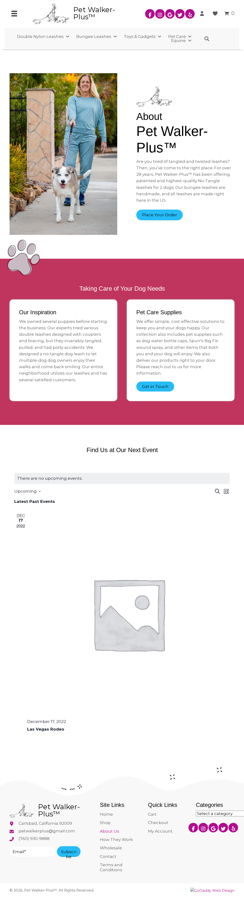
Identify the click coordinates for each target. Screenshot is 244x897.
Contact (108, 856)
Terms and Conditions (111, 867)
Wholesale (111, 847)
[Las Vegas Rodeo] (128, 613)
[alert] (122, 478)
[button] (150, 14)
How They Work (116, 839)
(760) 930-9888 (34, 838)
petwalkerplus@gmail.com (47, 831)
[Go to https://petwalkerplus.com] (85, 13)
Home (106, 814)
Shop (105, 822)
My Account (160, 831)
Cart (152, 814)
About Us (109, 831)
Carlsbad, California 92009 (45, 823)
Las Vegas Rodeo (45, 729)
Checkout (158, 822)
